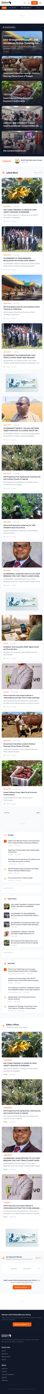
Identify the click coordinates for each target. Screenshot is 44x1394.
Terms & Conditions (8, 1374)
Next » (38, 813)
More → (39, 8)
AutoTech (6, 692)
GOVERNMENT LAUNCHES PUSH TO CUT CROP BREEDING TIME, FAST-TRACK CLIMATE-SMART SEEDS (21, 576)
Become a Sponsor (21, 1287)
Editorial (4, 1377)
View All (38, 1258)
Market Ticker (6, 1357)
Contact (4, 1372)
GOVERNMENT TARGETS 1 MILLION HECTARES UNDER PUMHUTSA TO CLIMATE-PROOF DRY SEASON (21, 430)
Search (4, 1359)
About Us (5, 1369)
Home (4, 1351)
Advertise (5, 1380)
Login (34, 3)
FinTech (5, 643)
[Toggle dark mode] (29, 3)
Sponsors (5, 1354)
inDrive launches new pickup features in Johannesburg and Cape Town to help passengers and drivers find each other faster (21, 697)
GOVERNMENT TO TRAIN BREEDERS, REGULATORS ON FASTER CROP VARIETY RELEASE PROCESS (19, 260)
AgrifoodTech (7, 206)
